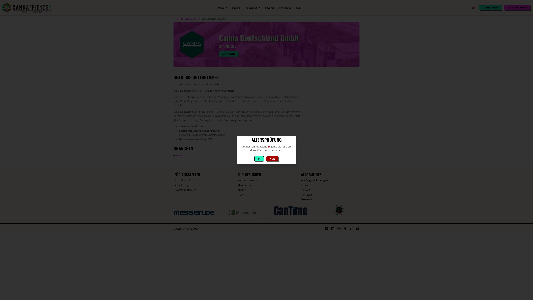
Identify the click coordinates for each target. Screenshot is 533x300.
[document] (266, 150)
